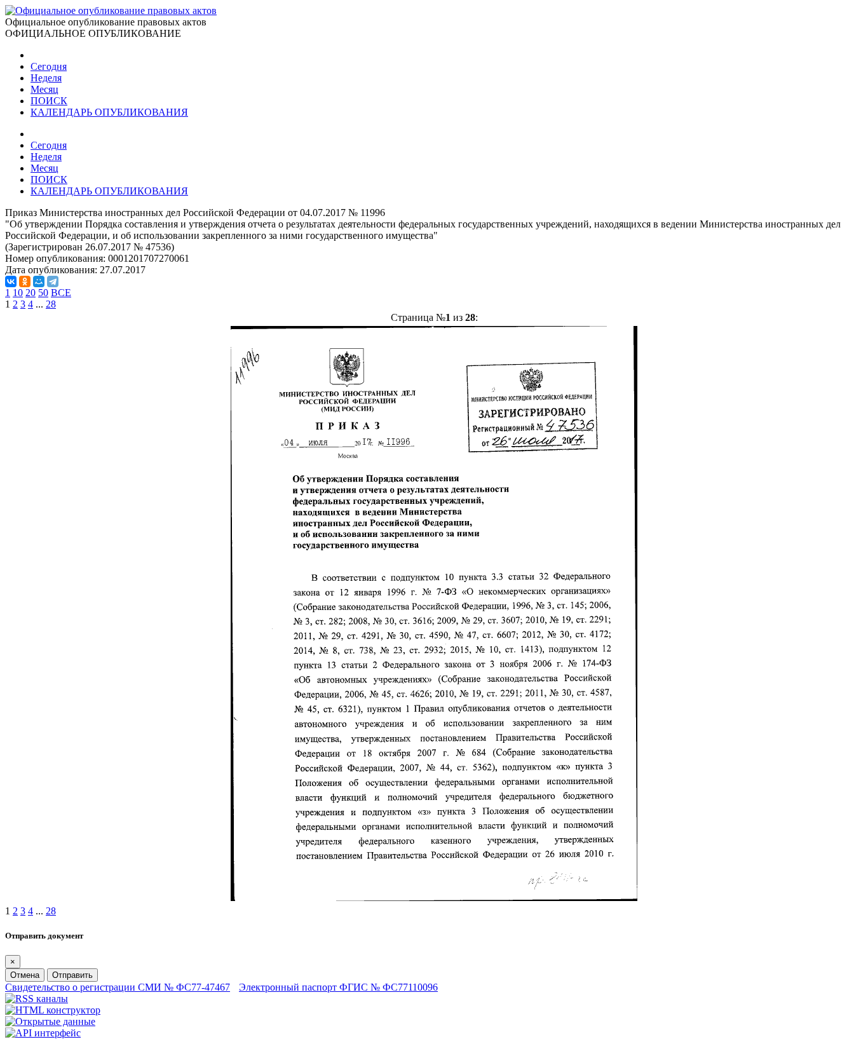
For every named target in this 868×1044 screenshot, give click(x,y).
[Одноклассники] (25, 281)
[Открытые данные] (50, 1021)
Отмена (24, 975)
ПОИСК (49, 100)
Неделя (46, 77)
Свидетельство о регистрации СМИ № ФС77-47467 (117, 987)
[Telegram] (52, 281)
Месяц (44, 89)
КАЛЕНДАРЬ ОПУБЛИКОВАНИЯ (109, 112)
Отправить (72, 975)
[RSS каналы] (36, 998)
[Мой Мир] (38, 281)
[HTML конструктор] (52, 1010)
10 (18, 292)
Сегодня (49, 66)
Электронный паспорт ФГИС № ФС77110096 (338, 987)
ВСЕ (61, 292)
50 (43, 292)
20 (30, 292)
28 (51, 304)
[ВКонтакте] (11, 281)
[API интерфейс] (43, 1032)
